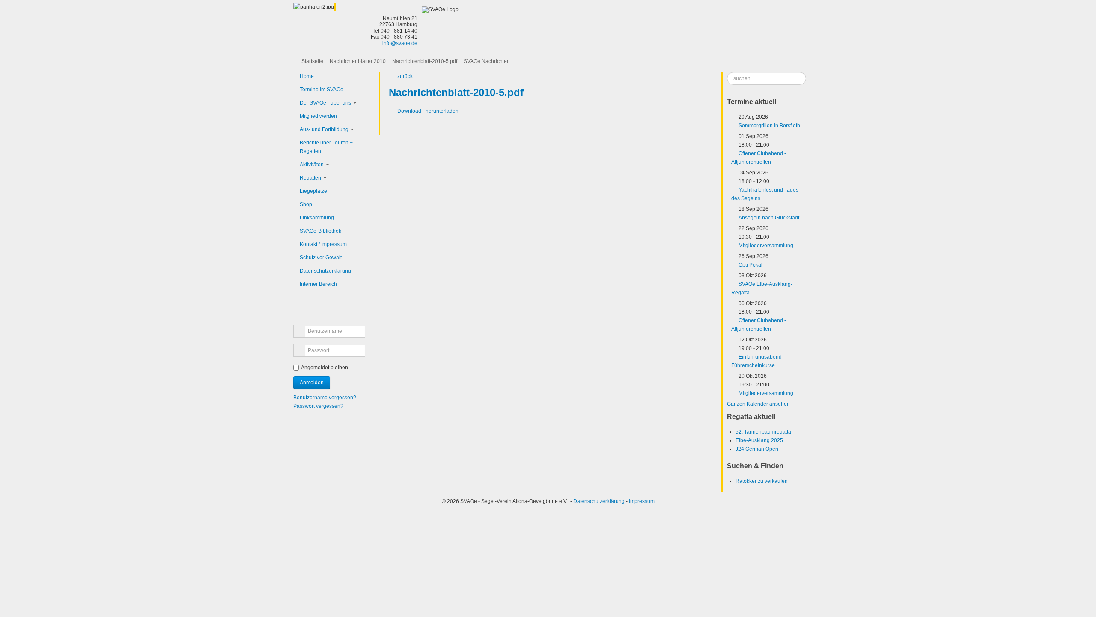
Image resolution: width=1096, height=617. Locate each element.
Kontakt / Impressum (323, 244)
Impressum (642, 501)
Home (307, 76)
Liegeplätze (313, 191)
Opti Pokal (750, 265)
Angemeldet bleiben (324, 368)
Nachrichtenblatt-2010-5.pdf (424, 61)
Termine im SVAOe (321, 90)
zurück (405, 76)
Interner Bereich (318, 284)
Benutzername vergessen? (324, 398)
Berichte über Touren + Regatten (326, 147)
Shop (306, 204)
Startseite (312, 61)
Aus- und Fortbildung (324, 129)
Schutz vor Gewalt (321, 258)
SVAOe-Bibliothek (320, 231)
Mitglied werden (318, 116)
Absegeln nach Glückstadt (769, 218)
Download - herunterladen (428, 111)
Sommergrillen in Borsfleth (769, 126)
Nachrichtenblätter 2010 (358, 61)
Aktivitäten (312, 165)
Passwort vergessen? (318, 406)
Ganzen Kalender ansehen (758, 404)
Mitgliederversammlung (766, 246)
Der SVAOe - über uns (325, 103)
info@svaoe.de (399, 43)
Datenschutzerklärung (325, 271)
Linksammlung (317, 218)
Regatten (310, 178)
